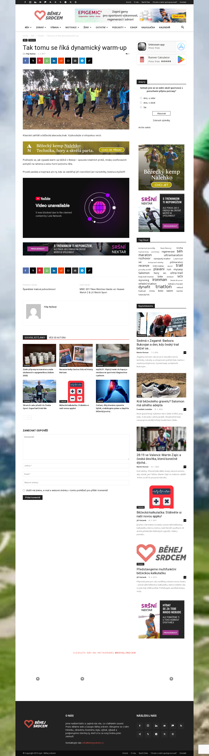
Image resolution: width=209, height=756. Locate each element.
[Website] (75, 2)
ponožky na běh (144, 269)
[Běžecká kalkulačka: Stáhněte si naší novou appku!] (76, 391)
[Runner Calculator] (142, 62)
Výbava (54, 27)
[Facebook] (25, 2)
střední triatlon (147, 283)
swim (169, 290)
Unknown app (156, 44)
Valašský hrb (143, 294)
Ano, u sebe (149, 98)
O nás (136, 2)
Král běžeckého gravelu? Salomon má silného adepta (160, 403)
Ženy (86, 27)
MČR (180, 276)
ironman (159, 279)
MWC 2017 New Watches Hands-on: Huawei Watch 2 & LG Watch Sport (102, 291)
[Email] (68, 61)
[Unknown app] (142, 49)
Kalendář (164, 27)
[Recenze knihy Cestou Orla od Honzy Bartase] (76, 355)
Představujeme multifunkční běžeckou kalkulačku (156, 571)
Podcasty (117, 27)
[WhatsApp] (47, 61)
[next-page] (30, 417)
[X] (70, 2)
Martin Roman (143, 352)
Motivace (71, 27)
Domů (128, 2)
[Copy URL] (89, 61)
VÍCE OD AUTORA (57, 337)
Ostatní (100, 27)
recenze (143, 265)
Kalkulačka (148, 27)
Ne (145, 107)
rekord (180, 287)
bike (160, 276)
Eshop (133, 27)
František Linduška (144, 409)
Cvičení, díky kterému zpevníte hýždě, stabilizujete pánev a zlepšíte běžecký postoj (112, 408)
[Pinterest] (40, 61)
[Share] (55, 2)
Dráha (140, 450)
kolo (160, 290)
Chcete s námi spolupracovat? (165, 2)
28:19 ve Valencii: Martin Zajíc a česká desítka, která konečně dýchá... (159, 458)
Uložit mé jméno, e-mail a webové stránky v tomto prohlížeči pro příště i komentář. (67, 490)
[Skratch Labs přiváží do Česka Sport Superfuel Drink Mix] (39, 391)
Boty (139, 396)
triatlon (163, 286)
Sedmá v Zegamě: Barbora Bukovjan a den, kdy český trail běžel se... (158, 344)
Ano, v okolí (149, 102)
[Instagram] (30, 2)
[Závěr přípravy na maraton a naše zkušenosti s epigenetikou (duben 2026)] (39, 355)
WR (140, 262)
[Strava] (60, 2)
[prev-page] (25, 417)
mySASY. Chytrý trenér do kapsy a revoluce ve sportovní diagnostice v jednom (111, 372)
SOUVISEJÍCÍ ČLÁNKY (35, 337)
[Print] (75, 61)
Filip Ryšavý (30, 54)
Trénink (40, 35)
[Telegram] (65, 2)
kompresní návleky (155, 262)
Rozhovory (142, 335)
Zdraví (40, 27)
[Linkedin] (35, 2)
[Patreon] (45, 2)
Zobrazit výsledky (161, 120)
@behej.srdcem (125, 652)
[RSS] (50, 2)
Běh (27, 27)
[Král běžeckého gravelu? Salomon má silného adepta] (161, 385)
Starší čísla (146, 2)
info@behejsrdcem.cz (93, 742)
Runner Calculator (159, 57)
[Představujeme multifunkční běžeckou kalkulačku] (161, 553)
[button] (182, 27)
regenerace (168, 251)
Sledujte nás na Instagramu (94, 652)
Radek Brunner (176, 280)
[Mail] (40, 2)
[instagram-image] (37, 678)
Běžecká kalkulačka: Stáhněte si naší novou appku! (159, 514)
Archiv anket (144, 127)
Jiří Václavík (141, 520)
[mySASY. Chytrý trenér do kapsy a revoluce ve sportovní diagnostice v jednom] (112, 355)
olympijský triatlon (162, 258)
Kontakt (183, 2)
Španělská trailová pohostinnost (39, 289)
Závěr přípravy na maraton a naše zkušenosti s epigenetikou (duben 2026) (38, 372)
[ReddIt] (61, 61)
